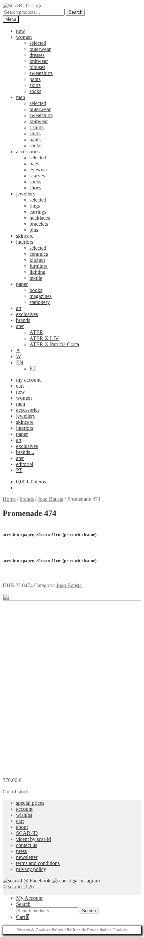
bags (34, 163)
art (18, 308)
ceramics (38, 254)
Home (9, 499)
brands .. (25, 452)
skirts (35, 85)
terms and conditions (38, 863)
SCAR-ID (27, 833)
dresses (37, 55)
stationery (39, 302)
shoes (35, 187)
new (20, 31)
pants (35, 79)
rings (34, 206)
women (24, 37)
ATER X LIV (44, 338)
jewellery (25, 194)
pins (33, 230)
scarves (37, 175)
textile (35, 278)
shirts (35, 133)
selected (37, 43)
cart (20, 386)
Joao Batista (50, 499)
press (21, 851)
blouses (37, 67)
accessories (28, 151)
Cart (22, 917)
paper (22, 284)
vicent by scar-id (33, 839)
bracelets (38, 224)
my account (28, 380)
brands (23, 320)
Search (75, 12)
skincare (24, 236)
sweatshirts (41, 73)
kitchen (37, 260)
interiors (24, 242)
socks (35, 91)
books (35, 290)
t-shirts (36, 127)
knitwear (38, 61)
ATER (36, 332)
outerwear (40, 49)
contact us (26, 845)
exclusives (27, 314)
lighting (37, 272)
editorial (24, 464)
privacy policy (31, 869)
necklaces (39, 218)
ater (20, 326)
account (24, 809)
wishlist (24, 815)
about (22, 827)
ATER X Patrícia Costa (54, 344)
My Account (29, 898)
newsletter (27, 857)
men (20, 97)
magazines (40, 296)
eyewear (38, 169)
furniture (38, 266)
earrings (37, 212)
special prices (30, 803)
